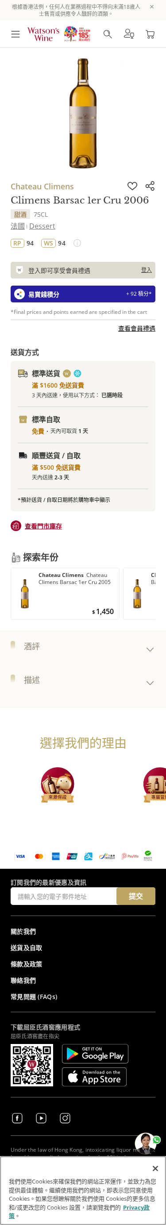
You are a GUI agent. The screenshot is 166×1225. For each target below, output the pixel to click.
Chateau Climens (42, 186)
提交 (136, 896)
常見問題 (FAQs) (34, 996)
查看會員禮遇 (136, 328)
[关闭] (155, 1168)
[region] (83, 1190)
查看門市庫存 (43, 526)
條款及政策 (26, 964)
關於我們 (23, 931)
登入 (146, 270)
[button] (129, 34)
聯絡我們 (23, 980)
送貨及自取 (26, 947)
